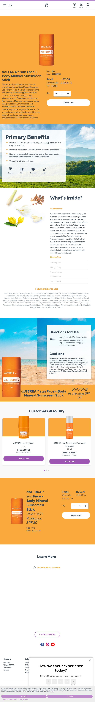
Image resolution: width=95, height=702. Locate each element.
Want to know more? (10, 699)
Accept (24, 696)
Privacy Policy (23, 699)
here (52, 692)
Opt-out (70, 696)
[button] (44, 470)
